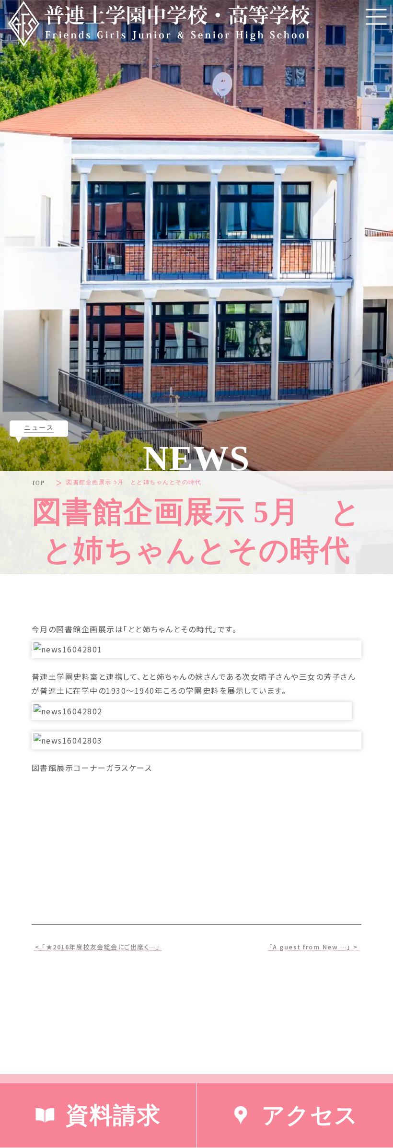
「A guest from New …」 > (313, 947)
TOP (38, 483)
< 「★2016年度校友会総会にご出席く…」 (97, 947)
